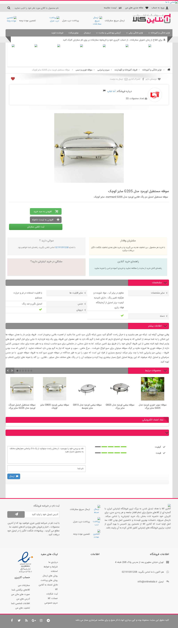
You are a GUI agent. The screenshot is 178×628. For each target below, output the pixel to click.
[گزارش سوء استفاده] (104, 91)
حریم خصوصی (51, 603)
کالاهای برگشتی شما (21, 590)
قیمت (158, 453)
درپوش (79, 310)
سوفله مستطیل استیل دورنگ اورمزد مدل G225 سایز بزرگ (22, 406)
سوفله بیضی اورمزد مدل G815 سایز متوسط (87, 406)
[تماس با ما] (89, 2)
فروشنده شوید (57, 33)
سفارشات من (24, 585)
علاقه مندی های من (134, 8)
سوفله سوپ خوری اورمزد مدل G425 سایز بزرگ (153, 406)
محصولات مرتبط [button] (153, 371)
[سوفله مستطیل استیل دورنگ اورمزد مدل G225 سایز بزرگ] (22, 389)
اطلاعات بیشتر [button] (155, 326)
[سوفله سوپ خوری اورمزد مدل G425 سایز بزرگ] (152, 389)
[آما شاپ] (151, 23)
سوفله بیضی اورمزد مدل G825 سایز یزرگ (120, 406)
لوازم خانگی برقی (136, 33)
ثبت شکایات (52, 594)
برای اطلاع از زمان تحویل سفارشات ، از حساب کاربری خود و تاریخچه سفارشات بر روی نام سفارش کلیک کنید (112, 40)
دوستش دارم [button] (151, 79)
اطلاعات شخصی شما (20, 603)
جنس (80, 304)
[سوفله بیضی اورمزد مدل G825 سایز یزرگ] (120, 389)
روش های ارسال (50, 576)
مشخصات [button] (157, 283)
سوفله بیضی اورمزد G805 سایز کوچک (54, 406)
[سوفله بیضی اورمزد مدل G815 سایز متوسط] (87, 389)
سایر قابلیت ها (76, 293)
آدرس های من (23, 599)
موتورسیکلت (73, 33)
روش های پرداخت (49, 580)
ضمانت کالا (53, 598)
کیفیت (158, 447)
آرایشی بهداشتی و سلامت (110, 33)
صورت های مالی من (20, 594)
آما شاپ (111, 91)
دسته (162, 316)
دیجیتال (87, 33)
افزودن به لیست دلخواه (43, 220)
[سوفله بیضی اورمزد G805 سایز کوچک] (54, 389)
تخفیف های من (22, 608)
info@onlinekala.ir (147, 582)
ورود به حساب (157, 8)
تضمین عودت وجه (27, 21)
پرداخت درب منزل (70, 21)
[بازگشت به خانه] (168, 70)
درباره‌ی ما (53, 562)
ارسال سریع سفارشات (115, 21)
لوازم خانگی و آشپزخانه (160, 33)
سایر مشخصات (158, 293)
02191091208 (61, 247)
